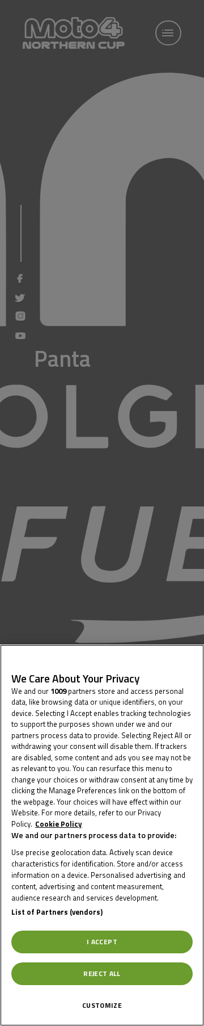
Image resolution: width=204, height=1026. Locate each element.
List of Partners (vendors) (57, 912)
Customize (102, 1005)
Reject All (102, 973)
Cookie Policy (58, 824)
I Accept (102, 941)
